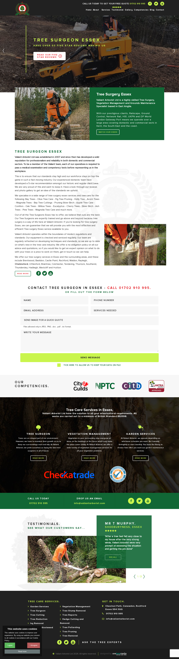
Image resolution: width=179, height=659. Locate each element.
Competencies (141, 10)
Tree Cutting (37, 615)
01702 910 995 (137, 3)
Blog (152, 10)
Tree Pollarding (71, 627)
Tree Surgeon (37, 610)
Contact (160, 10)
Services (106, 10)
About (96, 10)
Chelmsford (21, 264)
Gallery (129, 10)
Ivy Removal (37, 623)
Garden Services (39, 606)
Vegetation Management (76, 606)
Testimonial (118, 10)
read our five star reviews (47, 56)
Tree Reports (69, 615)
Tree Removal (70, 635)
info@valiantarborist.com (89, 503)
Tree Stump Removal (74, 610)
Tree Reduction (38, 619)
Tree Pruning (69, 631)
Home (88, 10)
